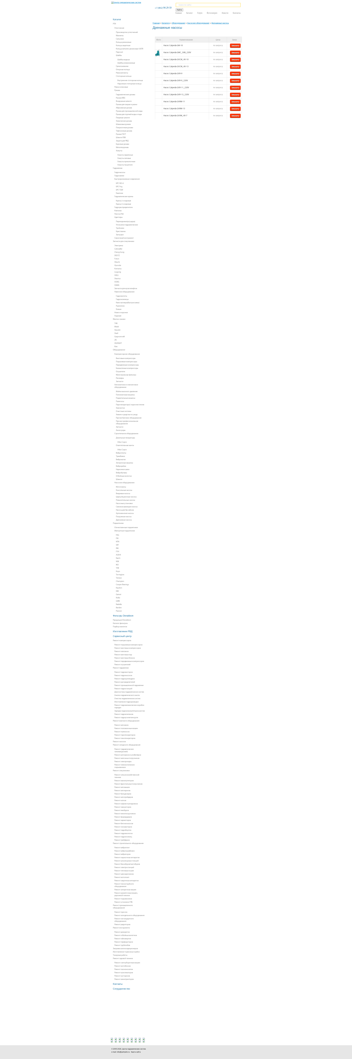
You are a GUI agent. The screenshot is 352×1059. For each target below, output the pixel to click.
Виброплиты (121, 453)
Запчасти (119, 381)
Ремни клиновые (121, 87)
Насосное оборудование (198, 23)
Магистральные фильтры (126, 375)
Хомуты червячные (125, 155)
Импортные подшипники (124, 531)
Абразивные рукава (124, 108)
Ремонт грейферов (122, 840)
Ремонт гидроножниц (123, 837)
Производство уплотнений (127, 32)
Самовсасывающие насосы (126, 507)
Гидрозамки (119, 176)
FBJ (117, 538)
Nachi (118, 558)
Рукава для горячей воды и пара (129, 114)
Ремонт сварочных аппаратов (126, 881)
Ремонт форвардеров (123, 817)
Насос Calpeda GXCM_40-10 (176, 59)
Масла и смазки (119, 319)
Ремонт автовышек (122, 787)
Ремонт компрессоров (122, 640)
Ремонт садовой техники (123, 958)
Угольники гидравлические (127, 225)
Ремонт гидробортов (122, 830)
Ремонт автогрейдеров (123, 797)
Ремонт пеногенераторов (124, 738)
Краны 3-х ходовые (123, 204)
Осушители (120, 371)
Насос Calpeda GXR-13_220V (176, 95)
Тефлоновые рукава (124, 131)
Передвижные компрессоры (127, 365)
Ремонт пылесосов (121, 732)
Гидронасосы (119, 172)
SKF (117, 545)
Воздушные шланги (123, 101)
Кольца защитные (123, 45)
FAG (117, 535)
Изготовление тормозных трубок (126, 952)
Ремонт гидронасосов (123, 675)
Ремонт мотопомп (121, 877)
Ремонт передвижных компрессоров (129, 661)
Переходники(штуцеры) (125, 221)
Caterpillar (118, 249)
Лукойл (117, 330)
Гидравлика (117, 168)
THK (117, 568)
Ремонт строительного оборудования (128, 843)
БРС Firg (119, 187)
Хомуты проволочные (126, 161)
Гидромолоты (121, 296)
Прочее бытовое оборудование (128, 418)
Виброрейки (121, 466)
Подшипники (118, 523)
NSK (117, 561)
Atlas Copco (122, 442)
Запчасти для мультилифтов (125, 288)
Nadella (119, 604)
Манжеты (119, 36)
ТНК (116, 323)
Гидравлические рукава (125, 95)
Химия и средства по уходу (127, 415)
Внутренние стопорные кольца (130, 80)
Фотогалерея (212, 12)
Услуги (199, 12)
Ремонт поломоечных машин (126, 728)
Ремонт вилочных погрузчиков (126, 758)
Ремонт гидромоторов (123, 672)
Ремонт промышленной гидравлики (129, 685)
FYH (117, 551)
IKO (117, 565)
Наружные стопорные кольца (129, 84)
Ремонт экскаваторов (123, 827)
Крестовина (121, 231)
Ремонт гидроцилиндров (124, 679)
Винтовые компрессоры (125, 358)
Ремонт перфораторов (123, 942)
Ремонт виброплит (122, 848)
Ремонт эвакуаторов (122, 807)
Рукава (117, 90)
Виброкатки (121, 459)
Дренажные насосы (220, 23)
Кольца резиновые (123, 42)
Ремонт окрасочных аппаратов (127, 857)
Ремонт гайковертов (122, 939)
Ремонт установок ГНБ (123, 902)
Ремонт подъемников (123, 899)
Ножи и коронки (121, 312)
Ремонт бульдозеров (122, 794)
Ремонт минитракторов (124, 979)
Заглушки (120, 235)
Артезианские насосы (125, 513)
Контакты (237, 12)
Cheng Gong (119, 252)
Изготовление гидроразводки (126, 702)
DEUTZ (117, 255)
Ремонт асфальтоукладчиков (126, 804)
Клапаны (118, 211)
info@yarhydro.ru (123, 1052)
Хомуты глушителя (124, 165)
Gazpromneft (119, 337)
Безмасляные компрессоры (127, 368)
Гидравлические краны (123, 196)
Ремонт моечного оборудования (126, 721)
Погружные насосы (123, 517)
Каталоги (166, 23)
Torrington (120, 575)
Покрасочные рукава (124, 128)
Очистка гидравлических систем (127, 698)
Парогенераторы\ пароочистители (130, 405)
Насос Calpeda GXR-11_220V (176, 87)
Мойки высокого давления (127, 391)
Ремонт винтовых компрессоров (127, 648)
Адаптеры (118, 217)
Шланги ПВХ (121, 137)
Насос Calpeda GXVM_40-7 (175, 116)
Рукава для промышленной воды (129, 111)
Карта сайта (136, 1052)
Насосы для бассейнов (125, 510)
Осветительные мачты (125, 445)
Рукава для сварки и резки (126, 104)
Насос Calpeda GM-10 (173, 45)
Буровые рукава (122, 144)
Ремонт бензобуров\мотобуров (127, 864)
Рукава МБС (120, 98)
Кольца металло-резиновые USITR (129, 49)
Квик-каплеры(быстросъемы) (127, 303)
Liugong (117, 272)
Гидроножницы (122, 299)
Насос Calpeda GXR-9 (172, 73)
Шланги (119, 479)
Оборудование (178, 23)
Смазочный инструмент (124, 238)
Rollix (118, 598)
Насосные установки (124, 503)
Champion (120, 581)
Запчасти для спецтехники (123, 241)
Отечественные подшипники (126, 527)
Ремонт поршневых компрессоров (128, 645)
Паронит (119, 52)
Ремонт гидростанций (123, 689)
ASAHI (118, 555)
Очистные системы (123, 411)
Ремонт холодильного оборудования (129, 915)
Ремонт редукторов (122, 924)
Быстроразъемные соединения (127, 179)
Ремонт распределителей (124, 682)
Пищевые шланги (123, 118)
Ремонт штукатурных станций (126, 861)
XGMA (116, 285)
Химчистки (120, 408)
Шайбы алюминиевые (126, 63)
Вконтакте (201, 1050)
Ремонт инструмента (121, 928)
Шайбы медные (123, 60)
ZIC (115, 340)
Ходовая (117, 316)
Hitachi (117, 262)
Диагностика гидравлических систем (129, 692)
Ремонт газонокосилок (123, 969)
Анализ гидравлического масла (127, 695)
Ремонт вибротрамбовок (124, 851)
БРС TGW (119, 190)
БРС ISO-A (120, 183)
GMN (118, 601)
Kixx (115, 346)
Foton (116, 259)
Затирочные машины (124, 463)
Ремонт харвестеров (122, 820)
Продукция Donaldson (122, 620)
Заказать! (235, 46)
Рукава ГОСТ (121, 134)
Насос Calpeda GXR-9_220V (175, 80)
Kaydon (119, 588)
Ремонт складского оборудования (126, 745)
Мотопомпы (121, 487)
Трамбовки (120, 456)
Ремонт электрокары (122, 761)
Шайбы (119, 55)
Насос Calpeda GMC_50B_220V (177, 52)
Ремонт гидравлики (121, 668)
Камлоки (119, 193)
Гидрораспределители (123, 207)
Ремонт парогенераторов (124, 735)
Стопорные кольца (123, 76)
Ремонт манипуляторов (124, 781)
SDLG (116, 275)
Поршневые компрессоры (126, 362)
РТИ (114, 24)
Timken (119, 578)
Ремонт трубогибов (122, 945)
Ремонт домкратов (122, 932)
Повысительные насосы (125, 500)
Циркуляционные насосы (126, 497)
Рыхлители (120, 306)
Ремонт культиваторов (123, 973)
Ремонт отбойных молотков (125, 935)
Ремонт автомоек (121, 725)
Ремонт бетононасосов (123, 823)
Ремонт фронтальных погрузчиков (128, 784)
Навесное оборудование (124, 292)
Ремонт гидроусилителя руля (126, 717)
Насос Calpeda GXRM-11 (174, 102)
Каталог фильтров (120, 623)
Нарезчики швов (122, 469)
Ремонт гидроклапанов (123, 714)
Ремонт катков (120, 800)
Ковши (118, 309)
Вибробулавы (121, 473)
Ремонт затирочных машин (125, 890)
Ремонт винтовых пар (123, 655)
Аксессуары (120, 430)
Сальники (120, 39)
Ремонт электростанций (124, 867)
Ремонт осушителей (122, 665)
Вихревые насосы (123, 493)
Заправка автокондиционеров (125, 948)
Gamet (118, 594)
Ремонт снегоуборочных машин (127, 963)
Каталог (189, 12)
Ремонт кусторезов (122, 976)
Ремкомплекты (122, 73)
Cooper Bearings (122, 584)
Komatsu (118, 269)
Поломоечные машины (125, 395)
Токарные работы (120, 955)
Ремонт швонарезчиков (124, 874)
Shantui (117, 279)
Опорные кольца (123, 69)
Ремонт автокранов (122, 790)
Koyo (118, 571)
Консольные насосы (124, 490)
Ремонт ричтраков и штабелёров (127, 755)
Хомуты (119, 151)
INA (117, 548)
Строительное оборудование (126, 433)
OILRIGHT (118, 343)
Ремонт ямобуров (121, 810)
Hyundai (117, 265)
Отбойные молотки (124, 476)
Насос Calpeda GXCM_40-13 (176, 66)
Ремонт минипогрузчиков (124, 814)
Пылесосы (120, 401)
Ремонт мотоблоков (122, 966)
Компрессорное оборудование (127, 354)
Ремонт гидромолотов (123, 833)
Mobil (116, 327)
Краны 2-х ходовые (123, 201)
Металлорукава (122, 147)
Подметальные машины (125, 398)
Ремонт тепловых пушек (124, 871)
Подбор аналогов (120, 627)
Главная (178, 12)
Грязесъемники (122, 66)
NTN (117, 542)
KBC (117, 591)
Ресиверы (120, 378)
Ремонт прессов (120, 912)
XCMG (116, 282)
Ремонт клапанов (121, 651)
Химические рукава (124, 121)
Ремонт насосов (119, 742)
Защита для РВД (122, 141)
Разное (119, 611)
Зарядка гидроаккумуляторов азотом (129, 711)
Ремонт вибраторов (122, 854)
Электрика (118, 246)
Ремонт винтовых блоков (124, 658)
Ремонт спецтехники (121, 771)
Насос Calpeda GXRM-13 (174, 109)
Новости (225, 12)
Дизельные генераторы (125, 438)
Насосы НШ (118, 214)
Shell (116, 333)
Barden (119, 608)
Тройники (120, 228)
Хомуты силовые (124, 158)
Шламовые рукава (123, 124)
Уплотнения (119, 28)
